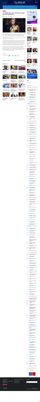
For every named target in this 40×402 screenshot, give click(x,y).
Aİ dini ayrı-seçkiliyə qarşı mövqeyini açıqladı (32, 187)
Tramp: (33, 368)
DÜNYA (15, 6)
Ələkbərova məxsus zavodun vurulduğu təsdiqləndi (32, 352)
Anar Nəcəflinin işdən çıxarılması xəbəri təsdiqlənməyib (29, 65)
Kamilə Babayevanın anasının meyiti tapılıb (35, 54)
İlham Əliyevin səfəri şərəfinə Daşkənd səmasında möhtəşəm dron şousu (32, 97)
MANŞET (3, 6)
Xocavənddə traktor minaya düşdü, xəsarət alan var (33, 291)
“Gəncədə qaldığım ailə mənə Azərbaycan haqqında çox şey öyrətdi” (21, 99)
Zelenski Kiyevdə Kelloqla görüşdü (33, 134)
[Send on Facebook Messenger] (10, 55)
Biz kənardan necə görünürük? (32, 99)
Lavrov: (32, 116)
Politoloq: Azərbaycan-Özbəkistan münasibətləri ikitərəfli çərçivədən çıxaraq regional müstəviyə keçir (33, 298)
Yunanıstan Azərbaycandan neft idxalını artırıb (32, 260)
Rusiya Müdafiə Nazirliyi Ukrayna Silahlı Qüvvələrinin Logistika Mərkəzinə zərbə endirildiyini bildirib (32, 330)
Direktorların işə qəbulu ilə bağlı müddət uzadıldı (32, 356)
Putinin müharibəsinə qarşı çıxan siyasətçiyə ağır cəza (32, 111)
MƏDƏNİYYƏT (27, 6)
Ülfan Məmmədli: (5, 80)
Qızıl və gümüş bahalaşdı (32, 213)
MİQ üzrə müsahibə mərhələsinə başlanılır (32, 289)
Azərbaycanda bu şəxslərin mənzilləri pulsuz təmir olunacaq (14, 72)
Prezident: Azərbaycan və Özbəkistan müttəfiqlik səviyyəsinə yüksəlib (33, 347)
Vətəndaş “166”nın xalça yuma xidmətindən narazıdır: (32, 301)
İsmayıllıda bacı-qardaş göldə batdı (32, 119)
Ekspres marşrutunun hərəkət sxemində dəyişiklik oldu (32, 180)
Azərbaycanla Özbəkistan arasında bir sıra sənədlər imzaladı (33, 132)
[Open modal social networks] (17, 55)
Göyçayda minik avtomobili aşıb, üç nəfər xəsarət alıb (33, 245)
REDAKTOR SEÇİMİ (20, 6)
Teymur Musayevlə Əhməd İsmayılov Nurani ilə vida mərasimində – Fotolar (32, 172)
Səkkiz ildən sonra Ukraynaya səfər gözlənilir (33, 272)
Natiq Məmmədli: (32, 152)
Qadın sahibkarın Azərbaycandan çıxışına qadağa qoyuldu (32, 125)
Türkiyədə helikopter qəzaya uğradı (32, 156)
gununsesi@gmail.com (17, 381)
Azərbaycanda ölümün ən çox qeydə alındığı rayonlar (32, 221)
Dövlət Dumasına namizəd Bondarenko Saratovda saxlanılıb (32, 324)
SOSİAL (25, 6)
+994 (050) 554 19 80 (17, 380)
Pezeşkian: (32, 274)
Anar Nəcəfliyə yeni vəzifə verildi (32, 250)
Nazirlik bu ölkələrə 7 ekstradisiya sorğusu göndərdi (21, 81)
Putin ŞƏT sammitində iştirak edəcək (32, 276)
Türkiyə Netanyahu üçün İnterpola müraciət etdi (32, 283)
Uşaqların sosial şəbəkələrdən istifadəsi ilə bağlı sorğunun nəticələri (14, 90)
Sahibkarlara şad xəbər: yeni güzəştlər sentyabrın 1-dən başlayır (32, 190)
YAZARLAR (30, 6)
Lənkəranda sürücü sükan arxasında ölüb (32, 361)
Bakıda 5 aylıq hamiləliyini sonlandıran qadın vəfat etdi (32, 363)
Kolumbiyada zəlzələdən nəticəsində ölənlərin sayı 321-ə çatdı (32, 237)
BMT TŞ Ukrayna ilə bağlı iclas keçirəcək (32, 204)
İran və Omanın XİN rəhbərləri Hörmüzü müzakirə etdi (32, 230)
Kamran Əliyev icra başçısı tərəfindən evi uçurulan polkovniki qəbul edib (29, 44)
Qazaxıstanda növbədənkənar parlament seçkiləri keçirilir (32, 92)
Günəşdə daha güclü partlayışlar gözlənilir (32, 281)
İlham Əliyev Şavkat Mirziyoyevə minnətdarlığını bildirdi (32, 310)
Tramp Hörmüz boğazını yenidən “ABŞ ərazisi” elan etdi (32, 101)
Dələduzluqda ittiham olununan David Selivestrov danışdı (29, 55)
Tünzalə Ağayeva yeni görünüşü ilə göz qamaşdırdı (5, 99)
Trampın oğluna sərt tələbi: (32, 228)
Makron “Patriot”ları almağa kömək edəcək (33, 123)
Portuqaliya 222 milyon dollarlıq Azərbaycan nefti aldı (32, 318)
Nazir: (33, 127)
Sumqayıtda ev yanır (31, 160)
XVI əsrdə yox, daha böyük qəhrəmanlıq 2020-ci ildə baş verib (33, 305)
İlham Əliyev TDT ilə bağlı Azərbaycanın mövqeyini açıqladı (32, 349)
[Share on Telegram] (16, 55)
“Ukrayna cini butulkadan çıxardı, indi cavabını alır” (32, 129)
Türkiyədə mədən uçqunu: (32, 267)
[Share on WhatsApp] (4, 55)
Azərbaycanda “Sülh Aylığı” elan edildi (32, 337)
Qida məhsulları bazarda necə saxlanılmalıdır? (32, 233)
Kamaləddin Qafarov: (33, 90)
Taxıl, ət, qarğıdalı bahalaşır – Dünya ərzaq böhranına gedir (32, 209)
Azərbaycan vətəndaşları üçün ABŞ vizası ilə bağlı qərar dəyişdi (33, 143)
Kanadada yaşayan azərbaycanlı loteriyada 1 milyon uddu (32, 224)
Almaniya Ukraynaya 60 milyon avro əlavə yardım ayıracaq (32, 138)
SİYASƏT (8, 6)
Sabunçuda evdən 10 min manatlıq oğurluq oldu (33, 149)
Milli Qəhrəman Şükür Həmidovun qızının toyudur (35, 65)
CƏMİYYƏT (13, 6)
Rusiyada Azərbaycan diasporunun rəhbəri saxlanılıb (33, 254)
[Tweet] (13, 55)
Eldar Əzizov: (32, 109)
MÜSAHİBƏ (23, 6)
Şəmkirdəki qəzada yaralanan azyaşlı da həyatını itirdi (32, 358)
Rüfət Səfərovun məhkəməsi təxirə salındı (33, 320)
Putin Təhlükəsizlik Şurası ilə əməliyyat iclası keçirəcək (32, 322)
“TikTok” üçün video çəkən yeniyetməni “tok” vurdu (32, 141)
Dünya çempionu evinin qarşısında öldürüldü (33, 162)
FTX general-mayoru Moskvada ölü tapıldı (33, 366)
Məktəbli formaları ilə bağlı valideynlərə (32, 294)
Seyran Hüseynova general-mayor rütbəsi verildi (33, 313)
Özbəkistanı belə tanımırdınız (33, 169)
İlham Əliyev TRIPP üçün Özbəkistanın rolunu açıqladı (32, 335)
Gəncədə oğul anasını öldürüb (32, 287)
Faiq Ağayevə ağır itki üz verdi (32, 147)
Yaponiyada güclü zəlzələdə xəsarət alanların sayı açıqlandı (32, 94)
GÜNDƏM (6, 6)
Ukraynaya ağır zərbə (32, 199)
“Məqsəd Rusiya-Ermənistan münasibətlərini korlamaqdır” (32, 106)
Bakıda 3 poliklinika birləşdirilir (32, 258)
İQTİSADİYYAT (10, 6)
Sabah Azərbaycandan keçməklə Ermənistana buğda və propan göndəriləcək (32, 240)
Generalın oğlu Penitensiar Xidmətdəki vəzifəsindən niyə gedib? (35, 33)
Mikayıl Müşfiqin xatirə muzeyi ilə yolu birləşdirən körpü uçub (29, 33)
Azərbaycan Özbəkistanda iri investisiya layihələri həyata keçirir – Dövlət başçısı (33, 342)
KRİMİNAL (33, 6)
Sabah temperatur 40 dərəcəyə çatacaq (32, 185)
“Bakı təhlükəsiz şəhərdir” (32, 145)
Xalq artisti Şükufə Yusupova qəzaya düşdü (32, 167)
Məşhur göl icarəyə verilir (32, 176)
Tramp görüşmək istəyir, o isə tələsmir (32, 354)
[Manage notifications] (38, 400)
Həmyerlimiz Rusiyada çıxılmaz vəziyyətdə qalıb (32, 158)
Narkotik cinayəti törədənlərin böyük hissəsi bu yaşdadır (32, 201)
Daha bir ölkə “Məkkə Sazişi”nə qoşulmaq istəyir (32, 178)
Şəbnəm (6, 16)
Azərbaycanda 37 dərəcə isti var (32, 197)
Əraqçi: (32, 248)
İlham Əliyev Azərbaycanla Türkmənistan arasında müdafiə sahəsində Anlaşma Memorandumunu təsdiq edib (32, 308)
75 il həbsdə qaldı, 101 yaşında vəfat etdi (32, 217)
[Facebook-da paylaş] (6, 55)
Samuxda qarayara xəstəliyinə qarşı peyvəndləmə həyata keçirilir (33, 265)
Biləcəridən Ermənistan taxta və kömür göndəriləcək (32, 183)
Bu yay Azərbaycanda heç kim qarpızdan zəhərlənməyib (32, 195)
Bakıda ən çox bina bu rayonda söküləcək (35, 42)
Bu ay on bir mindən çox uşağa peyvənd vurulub (32, 285)
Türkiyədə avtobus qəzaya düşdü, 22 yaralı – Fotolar (32, 174)
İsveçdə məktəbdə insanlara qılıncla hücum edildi (32, 256)
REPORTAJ (17, 6)
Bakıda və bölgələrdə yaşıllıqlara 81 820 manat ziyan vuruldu (14, 81)
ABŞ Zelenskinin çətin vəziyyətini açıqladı (32, 327)
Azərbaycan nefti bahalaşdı (32, 154)
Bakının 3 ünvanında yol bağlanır (32, 278)
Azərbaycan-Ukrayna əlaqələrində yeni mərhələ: (33, 315)
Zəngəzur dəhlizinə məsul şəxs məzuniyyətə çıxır (32, 192)
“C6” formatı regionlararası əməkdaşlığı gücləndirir (32, 344)
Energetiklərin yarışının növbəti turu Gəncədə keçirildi (32, 165)
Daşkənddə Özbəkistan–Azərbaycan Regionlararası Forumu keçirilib (33, 114)
